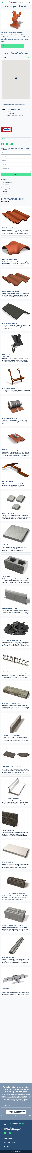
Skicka (16, 174)
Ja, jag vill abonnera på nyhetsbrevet (16, 1112)
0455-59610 (11, 113)
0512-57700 (6, 185)
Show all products (16, 134)
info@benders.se (7, 182)
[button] (17, 80)
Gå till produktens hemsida (13, 46)
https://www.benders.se (7, 139)
